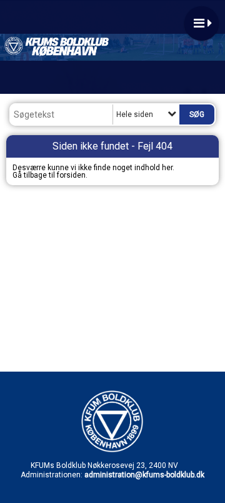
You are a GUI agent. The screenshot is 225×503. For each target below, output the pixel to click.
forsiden (71, 175)
